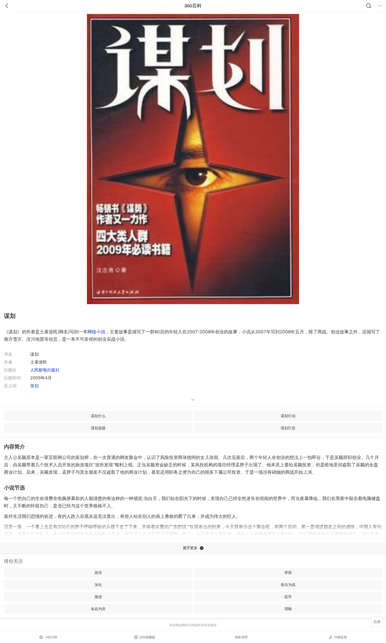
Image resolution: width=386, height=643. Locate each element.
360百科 (193, 5)
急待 (98, 572)
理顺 (288, 608)
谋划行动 (288, 416)
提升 (288, 596)
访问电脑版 (147, 637)
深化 (98, 584)
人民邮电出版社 (45, 369)
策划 (34, 385)
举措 (288, 572)
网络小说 (96, 331)
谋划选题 (98, 428)
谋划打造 (288, 428)
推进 (98, 596)
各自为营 (98, 608)
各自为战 (288, 584)
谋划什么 (98, 416)
